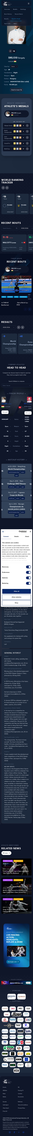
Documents (21, 1097)
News (15, 23)
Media (4, 1097)
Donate (5, 1102)
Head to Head (16, 19)
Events (4, 1087)
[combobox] (14, 66)
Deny (16, 603)
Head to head (15, 90)
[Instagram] (10, 1132)
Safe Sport (5, 1105)
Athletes (5, 1090)
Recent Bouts (19, 14)
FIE (18, 1087)
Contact (20, 1094)
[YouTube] (23, 1132)
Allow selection (16, 597)
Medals (15, 9)
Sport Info (7, 23)
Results (6, 19)
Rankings (23, 9)
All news (5, 853)
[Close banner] (30, 531)
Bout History (8, 14)
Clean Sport (6, 1108)
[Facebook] (14, 1132)
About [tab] (27, 536)
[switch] (28, 572)
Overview (7, 9)
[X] (19, 1132)
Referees (20, 1102)
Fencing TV (20, 1090)
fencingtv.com (12, 962)
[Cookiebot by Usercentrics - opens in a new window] (19, 532)
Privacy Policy (21, 1108)
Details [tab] (16, 536)
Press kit (5, 1111)
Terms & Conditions (23, 1105)
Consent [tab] (6, 536)
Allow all (16, 591)
